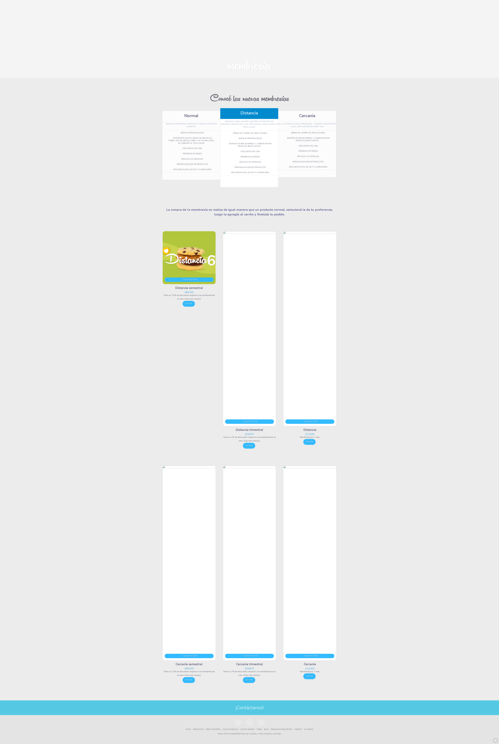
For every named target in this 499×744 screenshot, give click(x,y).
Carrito (298, 729)
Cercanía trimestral (249, 664)
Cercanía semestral (189, 664)
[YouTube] (249, 722)
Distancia (309, 430)
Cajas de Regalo (230, 729)
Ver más (188, 303)
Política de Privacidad (226, 734)
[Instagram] (261, 722)
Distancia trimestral (249, 430)
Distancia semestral (189, 288)
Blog (266, 729)
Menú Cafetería (213, 729)
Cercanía (310, 664)
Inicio (188, 729)
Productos (198, 729)
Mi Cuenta (308, 729)
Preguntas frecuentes (281, 729)
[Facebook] (237, 722)
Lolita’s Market (247, 729)
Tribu (259, 729)
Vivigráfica (253, 734)
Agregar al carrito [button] (189, 279)
